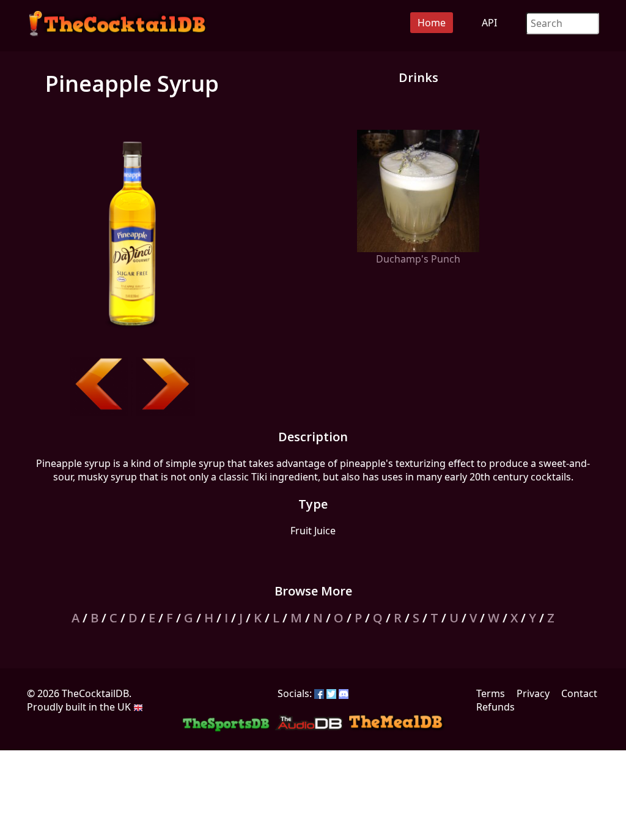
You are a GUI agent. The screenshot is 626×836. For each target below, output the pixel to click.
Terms (490, 693)
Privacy (533, 693)
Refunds (495, 707)
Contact (579, 693)
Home (432, 22)
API (489, 22)
